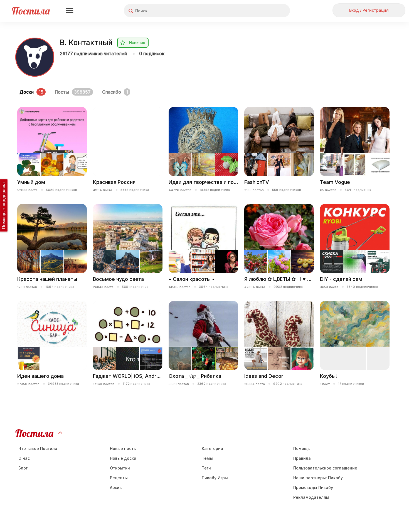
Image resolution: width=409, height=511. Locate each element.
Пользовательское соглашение (325, 468)
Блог (23, 468)
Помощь (301, 448)
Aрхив (116, 487)
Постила (31, 10)
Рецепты (119, 477)
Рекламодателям (311, 497)
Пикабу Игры (215, 477)
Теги (206, 468)
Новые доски (123, 458)
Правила (302, 458)
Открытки (120, 468)
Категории (212, 448)
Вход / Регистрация (369, 10)
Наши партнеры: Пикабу (318, 477)
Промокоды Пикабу (313, 487)
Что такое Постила (37, 448)
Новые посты (123, 448)
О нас (24, 458)
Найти (264, 10)
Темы (207, 458)
